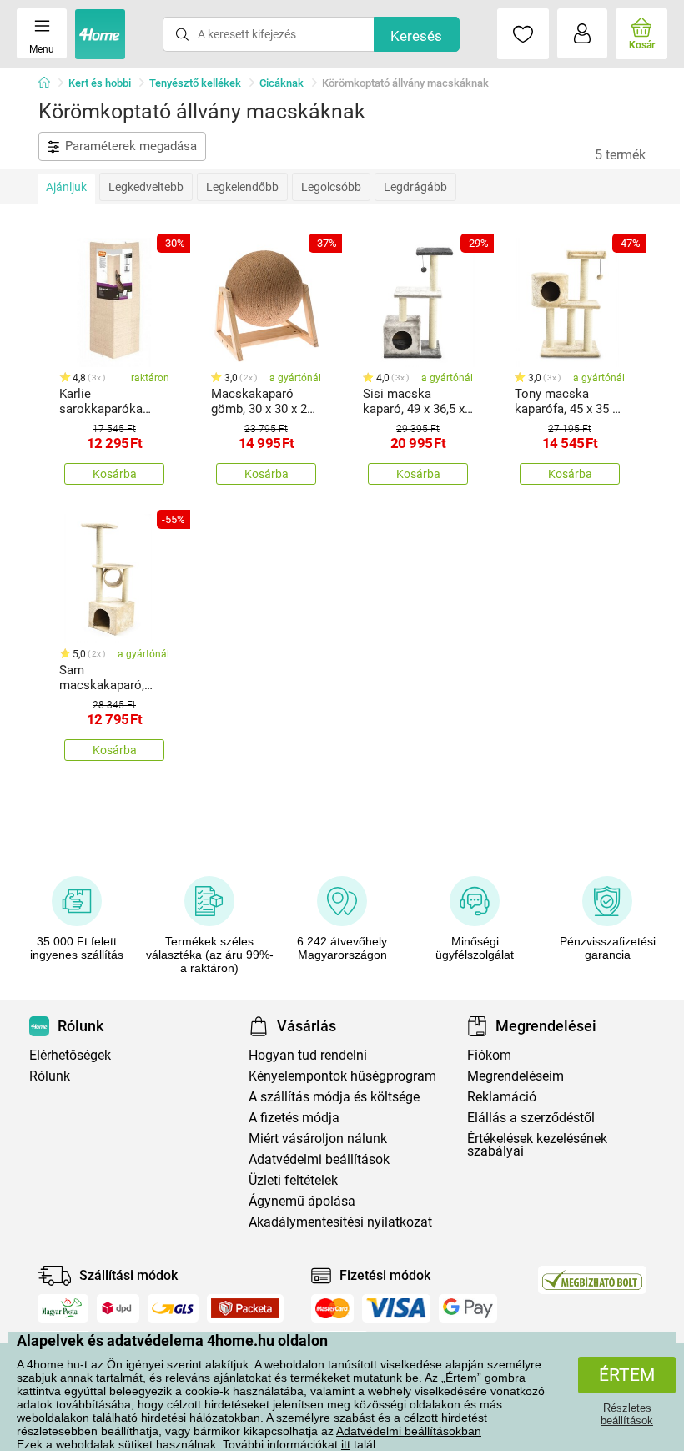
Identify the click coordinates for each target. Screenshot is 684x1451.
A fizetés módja (294, 1117)
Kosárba (115, 474)
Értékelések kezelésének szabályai (537, 1144)
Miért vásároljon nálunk (318, 1138)
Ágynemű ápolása (302, 1201)
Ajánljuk (66, 187)
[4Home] (50, 83)
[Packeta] (245, 1308)
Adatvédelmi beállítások (319, 1159)
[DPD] (118, 1308)
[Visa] (396, 1308)
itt (345, 1444)
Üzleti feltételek (293, 1180)
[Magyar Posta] (63, 1308)
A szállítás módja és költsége (334, 1097)
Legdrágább (415, 187)
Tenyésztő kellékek (195, 83)
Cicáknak (281, 83)
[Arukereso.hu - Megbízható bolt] (592, 1280)
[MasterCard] (332, 1308)
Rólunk (49, 1076)
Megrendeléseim (515, 1076)
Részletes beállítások (627, 1414)
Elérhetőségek (70, 1055)
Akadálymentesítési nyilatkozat (340, 1222)
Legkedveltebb (146, 187)
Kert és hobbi (99, 83)
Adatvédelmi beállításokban (408, 1431)
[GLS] (173, 1308)
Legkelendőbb (242, 187)
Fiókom (489, 1055)
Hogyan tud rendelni (308, 1055)
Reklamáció (501, 1097)
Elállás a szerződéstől (531, 1117)
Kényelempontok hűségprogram (342, 1076)
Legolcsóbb (331, 187)
